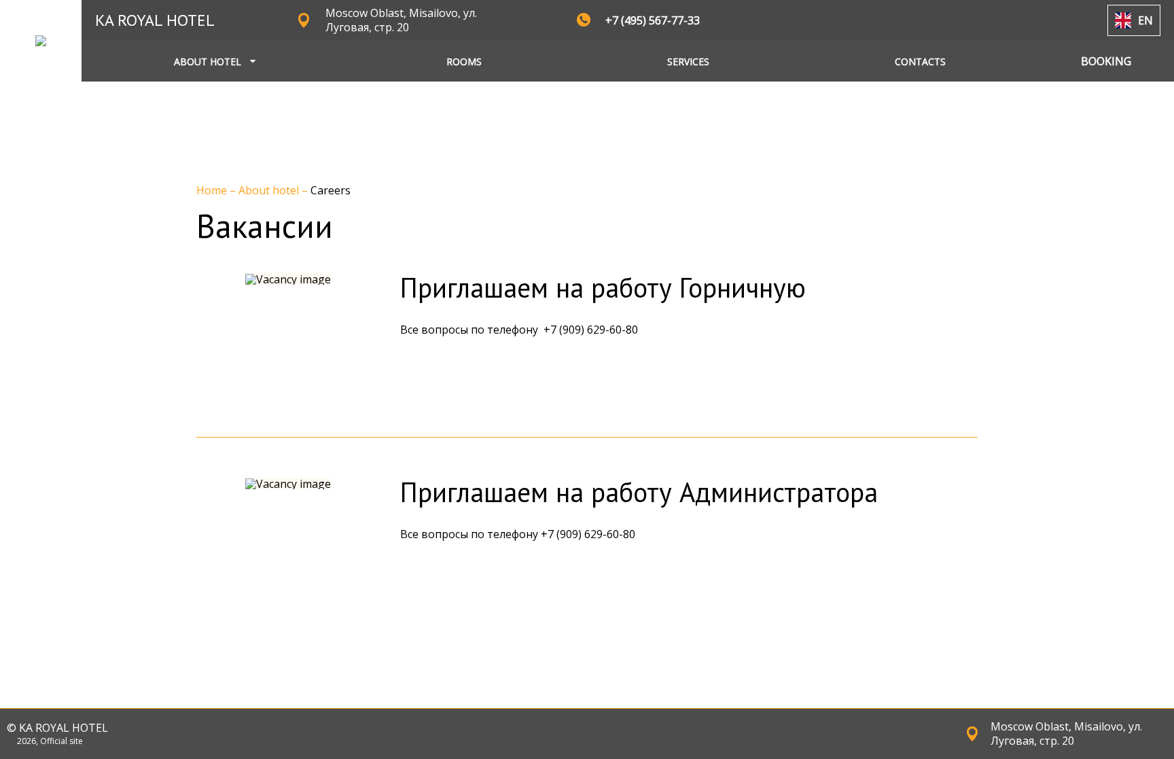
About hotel (270, 190)
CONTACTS (920, 61)
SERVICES (688, 61)
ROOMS (464, 61)
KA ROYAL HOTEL (155, 20)
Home (213, 190)
